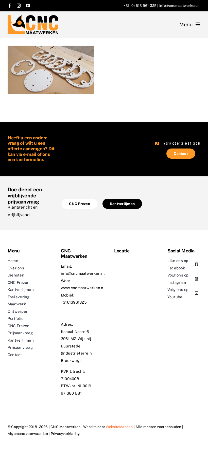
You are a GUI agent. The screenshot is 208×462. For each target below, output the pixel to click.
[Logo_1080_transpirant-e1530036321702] (33, 17)
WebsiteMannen (119, 427)
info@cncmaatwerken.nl (179, 6)
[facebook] (10, 6)
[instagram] (19, 6)
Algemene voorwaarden (28, 434)
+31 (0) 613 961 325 (140, 6)
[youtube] (28, 6)
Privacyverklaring (65, 434)
